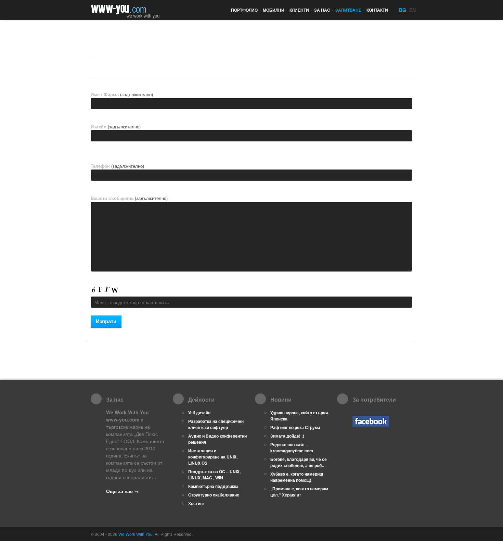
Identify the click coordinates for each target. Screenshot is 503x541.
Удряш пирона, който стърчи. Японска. (299, 416)
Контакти (377, 10)
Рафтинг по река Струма (295, 427)
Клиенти (300, 10)
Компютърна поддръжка (213, 486)
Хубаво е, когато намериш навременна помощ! (296, 477)
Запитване (349, 10)
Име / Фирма (122, 94)
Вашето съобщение (129, 198)
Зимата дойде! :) (287, 436)
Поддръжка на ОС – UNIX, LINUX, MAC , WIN (214, 474)
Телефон (117, 166)
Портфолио (246, 10)
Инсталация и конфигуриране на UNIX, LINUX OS (212, 457)
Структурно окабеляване (213, 495)
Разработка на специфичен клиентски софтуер (216, 424)
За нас (323, 10)
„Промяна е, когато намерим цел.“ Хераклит (299, 492)
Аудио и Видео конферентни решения (217, 439)
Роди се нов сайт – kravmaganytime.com (291, 447)
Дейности (113, 66)
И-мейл (116, 126)
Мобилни (275, 10)
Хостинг (196, 503)
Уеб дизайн (199, 413)
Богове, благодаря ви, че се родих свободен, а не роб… (298, 462)
